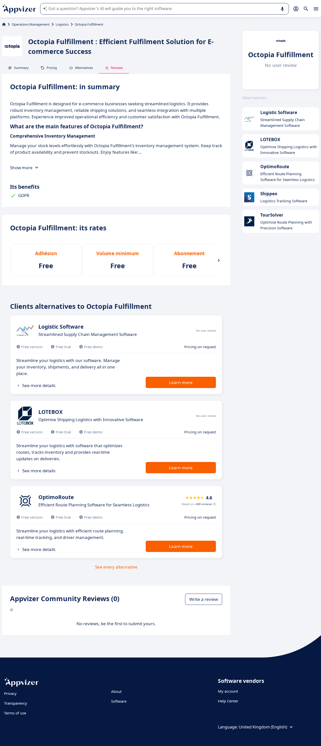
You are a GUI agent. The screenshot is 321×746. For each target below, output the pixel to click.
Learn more (181, 382)
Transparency (15, 703)
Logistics (62, 24)
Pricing (52, 67)
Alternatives (84, 67)
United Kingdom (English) (263, 727)
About (116, 691)
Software (118, 701)
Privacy (10, 693)
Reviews (117, 67)
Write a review (203, 599)
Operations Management (31, 24)
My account (228, 691)
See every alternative (116, 567)
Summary (21, 67)
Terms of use (15, 712)
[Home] (4, 24)
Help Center (228, 700)
